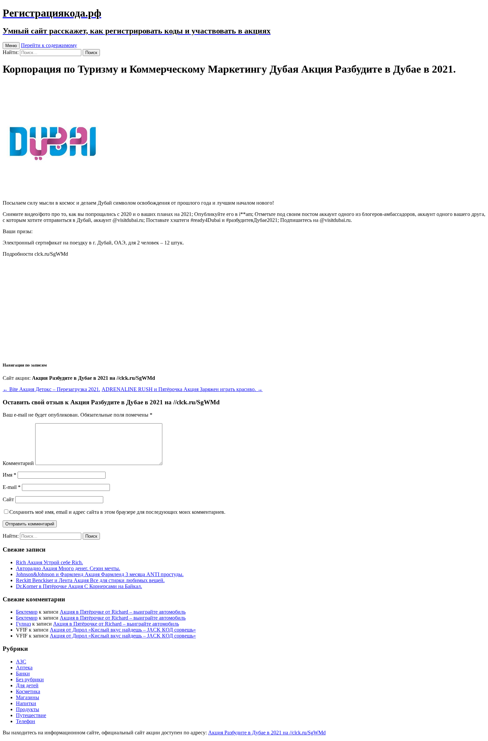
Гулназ (23, 624)
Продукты (27, 709)
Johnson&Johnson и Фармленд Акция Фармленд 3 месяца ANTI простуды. (100, 574)
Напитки (26, 703)
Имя (9, 475)
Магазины (27, 697)
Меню (11, 45)
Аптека (24, 667)
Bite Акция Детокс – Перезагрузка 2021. (51, 389)
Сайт (8, 499)
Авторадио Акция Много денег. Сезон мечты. (68, 568)
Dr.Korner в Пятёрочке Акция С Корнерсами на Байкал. (79, 586)
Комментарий (18, 463)
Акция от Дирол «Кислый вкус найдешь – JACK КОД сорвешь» (123, 630)
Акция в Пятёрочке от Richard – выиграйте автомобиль (123, 612)
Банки (23, 673)
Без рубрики (30, 679)
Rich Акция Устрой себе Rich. (49, 562)
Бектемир (27, 612)
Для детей (27, 685)
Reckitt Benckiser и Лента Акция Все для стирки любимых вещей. (90, 580)
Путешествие (31, 715)
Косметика (28, 691)
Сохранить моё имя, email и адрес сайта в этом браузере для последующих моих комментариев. (117, 512)
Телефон (25, 721)
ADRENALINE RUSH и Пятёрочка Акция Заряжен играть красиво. (182, 389)
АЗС (21, 661)
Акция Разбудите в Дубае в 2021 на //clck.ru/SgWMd (267, 732)
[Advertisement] (244, 308)
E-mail (12, 487)
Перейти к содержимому (49, 45)
